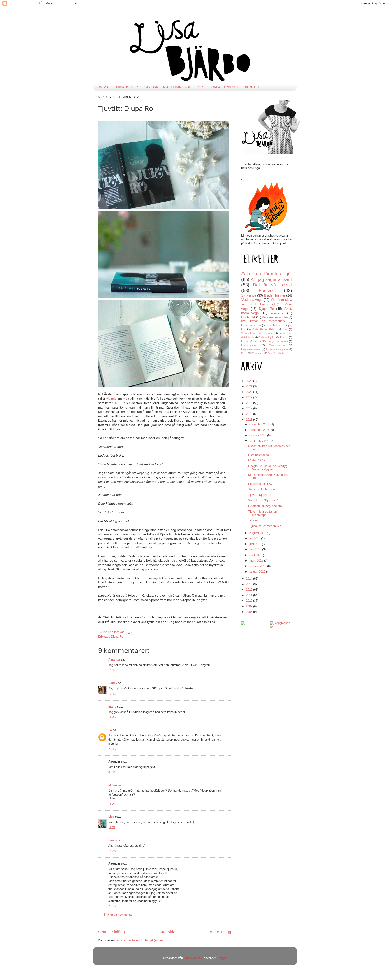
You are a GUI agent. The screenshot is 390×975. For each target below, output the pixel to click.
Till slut (253, 520)
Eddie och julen (266, 337)
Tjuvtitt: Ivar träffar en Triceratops (262, 513)
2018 (249, 403)
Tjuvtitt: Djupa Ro (259, 495)
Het (285, 329)
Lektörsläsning (249, 345)
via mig (111, 398)
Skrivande (248, 295)
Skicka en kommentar (118, 914)
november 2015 (259, 430)
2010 (249, 600)
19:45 (112, 717)
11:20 (111, 804)
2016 (249, 414)
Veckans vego (251, 300)
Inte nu (245, 341)
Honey (112, 683)
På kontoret (257, 353)
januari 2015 (257, 571)
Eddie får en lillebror (264, 329)
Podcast (267, 290)
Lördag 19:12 (256, 460)
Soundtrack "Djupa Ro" (263, 500)
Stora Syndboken (277, 353)
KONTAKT (252, 87)
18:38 (112, 851)
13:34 (112, 670)
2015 (249, 419)
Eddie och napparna (277, 349)
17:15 (112, 694)
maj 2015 (255, 549)
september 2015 (260, 441)
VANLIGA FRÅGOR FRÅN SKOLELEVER (173, 87)
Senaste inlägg (111, 932)
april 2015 (256, 555)
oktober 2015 (258, 435)
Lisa (111, 816)
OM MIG (104, 87)
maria (112, 706)
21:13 (112, 749)
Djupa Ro (117, 636)
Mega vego (277, 345)
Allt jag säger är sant (271, 279)
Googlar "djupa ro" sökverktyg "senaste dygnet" (267, 467)
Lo (110, 730)
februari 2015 (258, 566)
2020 (249, 392)
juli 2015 (255, 538)
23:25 (112, 906)
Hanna (112, 840)
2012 (249, 589)
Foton (244, 353)
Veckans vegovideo (275, 317)
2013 (249, 584)
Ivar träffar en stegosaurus (263, 321)
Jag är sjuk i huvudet (262, 489)
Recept (284, 337)
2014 (249, 578)
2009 (249, 606)
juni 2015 (255, 544)
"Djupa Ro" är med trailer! (264, 526)
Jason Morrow (193, 958)
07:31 (112, 772)
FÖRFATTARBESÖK (224, 87)
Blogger (221, 958)
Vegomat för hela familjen (257, 333)
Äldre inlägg (220, 932)
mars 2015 (256, 560)
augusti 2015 (258, 533)
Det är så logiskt (272, 284)
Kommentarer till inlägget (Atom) (142, 940)
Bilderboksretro (251, 325)
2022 (249, 381)
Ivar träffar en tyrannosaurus (271, 341)
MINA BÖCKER (127, 87)
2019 (249, 397)
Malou (112, 785)
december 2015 (259, 424)
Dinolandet (248, 317)
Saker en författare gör (266, 273)
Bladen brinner (274, 295)
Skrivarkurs (277, 313)
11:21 (111, 827)
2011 (249, 595)
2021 (249, 386)
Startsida (167, 932)
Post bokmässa (258, 455)
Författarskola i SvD (261, 483)
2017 (249, 408)
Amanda (114, 659)
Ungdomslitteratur (251, 349)
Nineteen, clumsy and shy (265, 506)
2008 (249, 611)
